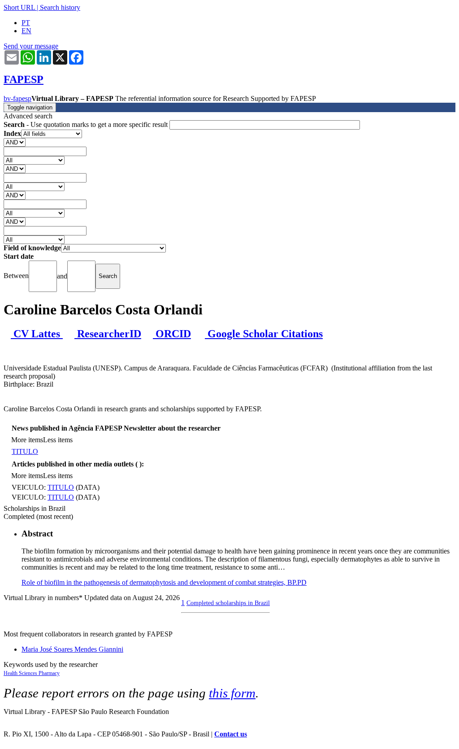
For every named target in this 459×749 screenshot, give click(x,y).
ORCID (172, 334)
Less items (58, 440)
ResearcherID (107, 334)
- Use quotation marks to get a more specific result (86, 124)
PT (26, 22)
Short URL (19, 7)
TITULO (25, 451)
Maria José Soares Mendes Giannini (72, 649)
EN (26, 31)
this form (232, 693)
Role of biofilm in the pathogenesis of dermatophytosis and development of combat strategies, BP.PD (164, 582)
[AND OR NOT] (15, 142)
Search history (60, 7)
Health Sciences (21, 673)
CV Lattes (37, 334)
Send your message (31, 46)
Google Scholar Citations (264, 334)
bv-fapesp (17, 98)
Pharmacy (49, 673)
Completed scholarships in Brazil (228, 602)
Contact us (230, 734)
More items (27, 440)
